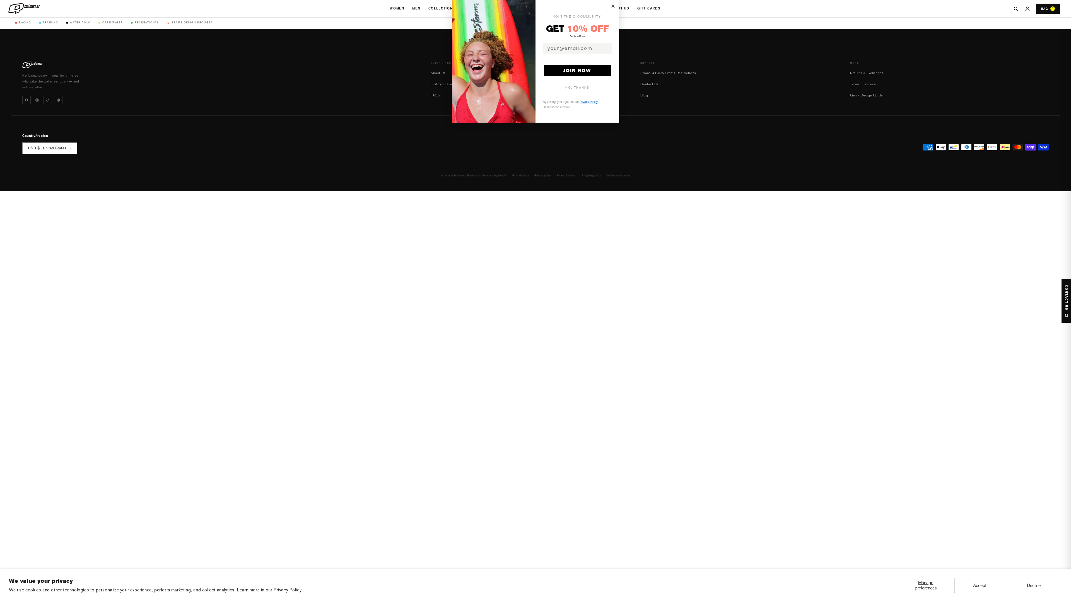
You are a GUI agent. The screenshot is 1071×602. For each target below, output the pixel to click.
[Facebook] (26, 100)
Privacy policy (543, 175)
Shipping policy (591, 175)
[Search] (1015, 8)
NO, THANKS (577, 87)
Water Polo (80, 22)
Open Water (112, 22)
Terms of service (863, 84)
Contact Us (649, 84)
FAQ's (435, 95)
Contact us (1066, 297)
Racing (25, 22)
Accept (979, 585)
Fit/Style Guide (443, 84)
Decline (1034, 585)
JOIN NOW (577, 70)
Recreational (147, 22)
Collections (442, 8)
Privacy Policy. (288, 590)
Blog (644, 95)
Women (397, 8)
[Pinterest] (58, 100)
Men (416, 8)
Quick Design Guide (866, 95)
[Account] (1027, 8)
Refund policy (520, 175)
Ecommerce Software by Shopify (487, 175)
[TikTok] (48, 100)
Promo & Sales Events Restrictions (668, 73)
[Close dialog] (613, 6)
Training (50, 22)
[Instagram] (37, 100)
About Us (619, 8)
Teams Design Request (190, 23)
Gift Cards (648, 8)
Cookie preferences (618, 175)
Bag (1047, 8)
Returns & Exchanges (866, 73)
